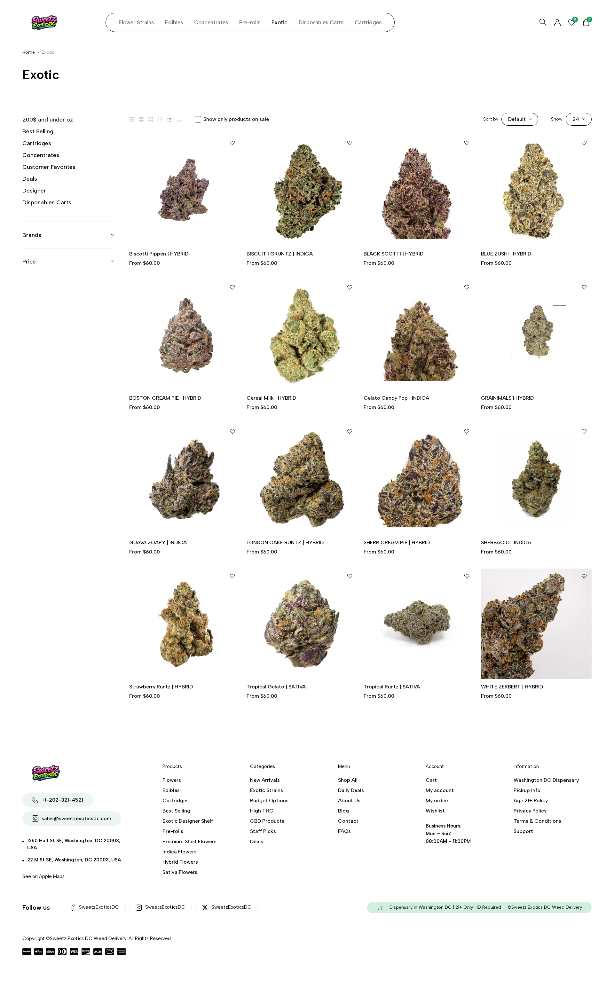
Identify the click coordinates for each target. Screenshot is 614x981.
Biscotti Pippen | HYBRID (158, 254)
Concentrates (40, 155)
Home (28, 52)
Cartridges (36, 143)
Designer (34, 190)
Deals (29, 178)
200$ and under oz (47, 119)
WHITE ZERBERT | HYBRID (512, 687)
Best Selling (37, 131)
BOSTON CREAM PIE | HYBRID (165, 398)
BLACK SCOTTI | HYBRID (393, 254)
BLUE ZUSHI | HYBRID (506, 254)
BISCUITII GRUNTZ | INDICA (280, 254)
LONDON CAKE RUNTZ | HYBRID (285, 542)
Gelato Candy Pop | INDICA (396, 398)
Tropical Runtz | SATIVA (392, 687)
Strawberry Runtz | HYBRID (161, 687)
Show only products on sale (236, 119)
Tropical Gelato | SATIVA (276, 687)
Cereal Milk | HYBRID (271, 398)
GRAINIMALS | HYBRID (507, 398)
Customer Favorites (48, 166)
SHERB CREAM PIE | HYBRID (397, 542)
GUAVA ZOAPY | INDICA (158, 542)
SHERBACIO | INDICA (506, 542)
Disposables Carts (46, 202)
